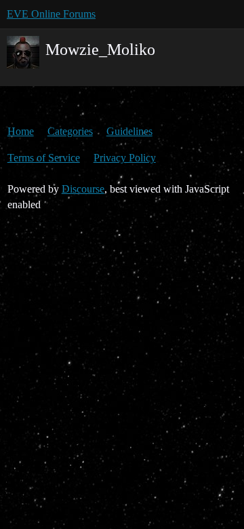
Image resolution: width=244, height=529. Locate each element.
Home (20, 131)
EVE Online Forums (51, 14)
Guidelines (129, 131)
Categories (70, 131)
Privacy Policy (125, 157)
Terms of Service (43, 157)
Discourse (83, 189)
